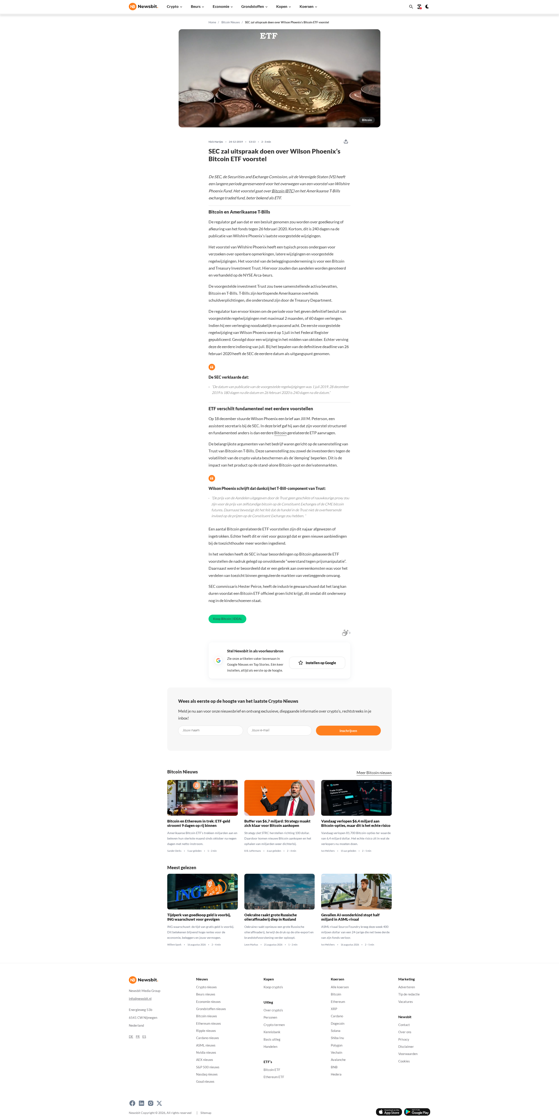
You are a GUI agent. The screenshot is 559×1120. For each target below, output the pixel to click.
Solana (335, 1031)
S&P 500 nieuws (207, 1067)
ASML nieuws (206, 1045)
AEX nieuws (204, 1060)
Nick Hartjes (216, 142)
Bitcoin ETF (272, 1070)
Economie (221, 6)
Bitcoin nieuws (206, 1016)
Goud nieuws (205, 1081)
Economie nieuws (208, 1002)
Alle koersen (340, 987)
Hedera (336, 1074)
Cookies (404, 1061)
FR (138, 1036)
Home (212, 22)
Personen (270, 1017)
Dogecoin (337, 1023)
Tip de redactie (409, 994)
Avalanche (338, 1060)
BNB (334, 1067)
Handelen (270, 1046)
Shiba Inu (337, 1038)
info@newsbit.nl (140, 998)
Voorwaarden (408, 1054)
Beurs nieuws (205, 994)
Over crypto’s (273, 1010)
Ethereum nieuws (208, 1023)
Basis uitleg (272, 1039)
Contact (404, 1025)
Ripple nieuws (206, 1031)
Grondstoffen (252, 6)
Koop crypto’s (273, 987)
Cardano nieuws (207, 1038)
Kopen (281, 6)
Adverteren (406, 987)
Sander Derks (174, 851)
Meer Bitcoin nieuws (374, 772)
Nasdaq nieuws (207, 1074)
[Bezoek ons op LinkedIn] (141, 1103)
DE (131, 1036)
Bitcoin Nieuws (230, 22)
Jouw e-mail (260, 730)
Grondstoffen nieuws (211, 1009)
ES (144, 1036)
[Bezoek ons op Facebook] (132, 1103)
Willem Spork (174, 945)
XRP (334, 1009)
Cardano (337, 1016)
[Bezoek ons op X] (159, 1103)
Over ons (404, 1032)
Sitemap (205, 1113)
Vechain (336, 1052)
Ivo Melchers (328, 851)
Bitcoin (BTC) (283, 190)
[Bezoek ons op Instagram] (150, 1103)
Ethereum (338, 1002)
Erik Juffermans (252, 851)
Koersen (307, 6)
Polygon (336, 1045)
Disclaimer (406, 1046)
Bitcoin (367, 120)
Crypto (173, 6)
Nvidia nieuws (206, 1052)
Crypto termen (274, 1025)
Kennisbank (272, 1032)
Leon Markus (251, 945)
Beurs (195, 6)
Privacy (403, 1039)
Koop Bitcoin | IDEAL (227, 619)
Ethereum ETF (274, 1077)
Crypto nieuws (206, 987)
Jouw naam (191, 730)
